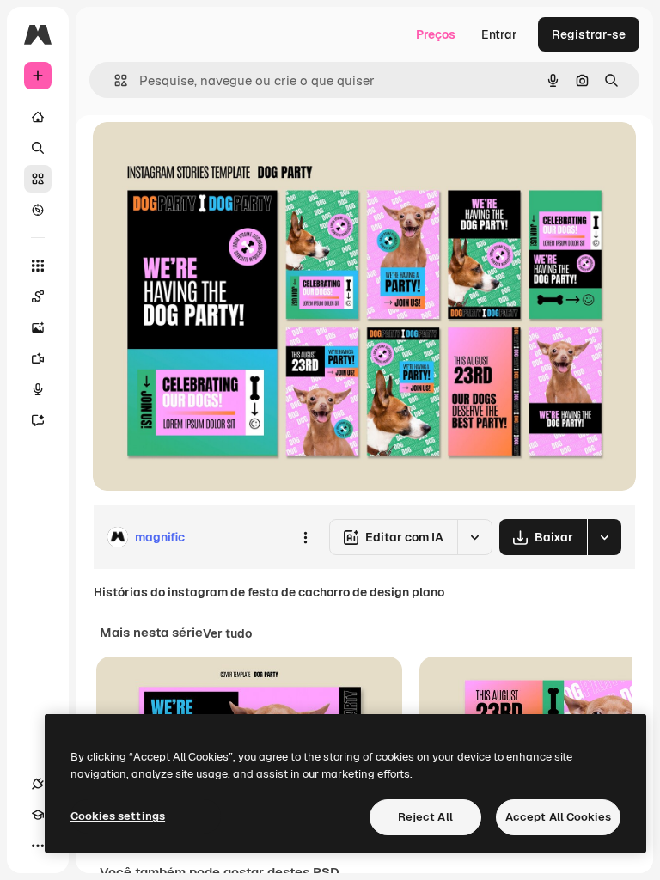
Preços (435, 34)
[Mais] (38, 845)
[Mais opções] (305, 537)
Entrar (499, 34)
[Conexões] (38, 784)
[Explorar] (38, 209)
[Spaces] (38, 296)
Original (203, 154)
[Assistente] (38, 420)
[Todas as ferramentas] (38, 265)
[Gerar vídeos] (38, 358)
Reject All (425, 817)
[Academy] (38, 814)
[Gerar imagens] (38, 327)
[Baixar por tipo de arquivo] (604, 537)
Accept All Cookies (558, 817)
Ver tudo (227, 633)
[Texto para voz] (38, 389)
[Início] (38, 117)
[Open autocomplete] (114, 80)
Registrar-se (589, 34)
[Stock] (38, 178)
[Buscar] (38, 148)
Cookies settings (117, 816)
